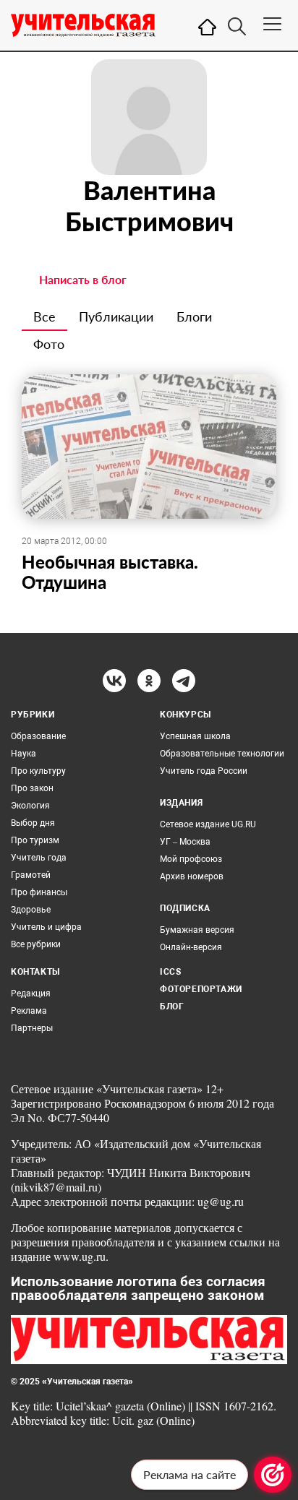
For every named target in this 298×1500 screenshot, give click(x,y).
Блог (172, 1006)
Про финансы (39, 892)
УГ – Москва (185, 842)
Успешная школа (195, 736)
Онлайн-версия (191, 947)
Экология (30, 806)
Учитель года (39, 858)
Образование (38, 736)
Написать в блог (83, 279)
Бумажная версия (197, 930)
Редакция (31, 993)
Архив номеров (192, 876)
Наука (23, 754)
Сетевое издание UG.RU (208, 824)
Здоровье (31, 910)
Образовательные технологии (222, 754)
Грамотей (31, 875)
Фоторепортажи (201, 989)
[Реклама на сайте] (272, 1475)
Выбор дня (33, 823)
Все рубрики (36, 944)
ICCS (170, 972)
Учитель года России (203, 771)
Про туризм (35, 840)
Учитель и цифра (46, 927)
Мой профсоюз (191, 859)
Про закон (32, 788)
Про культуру (38, 771)
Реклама (29, 1011)
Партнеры (32, 1028)
